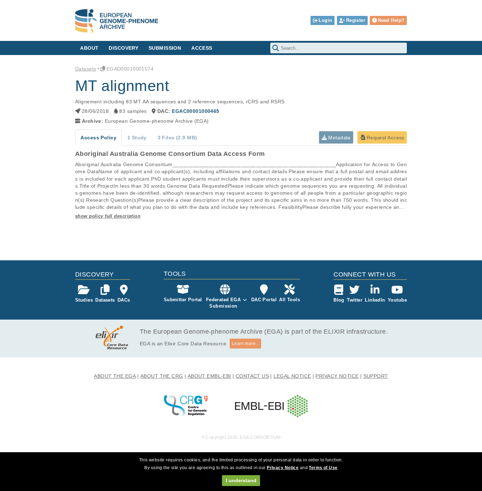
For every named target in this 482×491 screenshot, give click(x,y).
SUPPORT (375, 376)
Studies (84, 300)
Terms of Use (323, 468)
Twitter (354, 300)
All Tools (289, 299)
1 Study (137, 137)
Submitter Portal (183, 299)
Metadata (339, 137)
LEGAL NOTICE (292, 376)
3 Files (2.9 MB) (177, 137)
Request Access (384, 137)
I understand (241, 480)
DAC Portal (264, 299)
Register (355, 20)
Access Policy (98, 137)
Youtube (397, 300)
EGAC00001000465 (195, 111)
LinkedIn (375, 300)
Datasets (85, 69)
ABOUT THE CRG (161, 376)
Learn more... (245, 343)
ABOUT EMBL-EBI (209, 376)
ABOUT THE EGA (115, 376)
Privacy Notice (283, 468)
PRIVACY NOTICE (337, 376)
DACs (124, 300)
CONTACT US (252, 376)
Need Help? (391, 20)
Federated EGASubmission (223, 303)
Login (325, 20)
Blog (338, 300)
